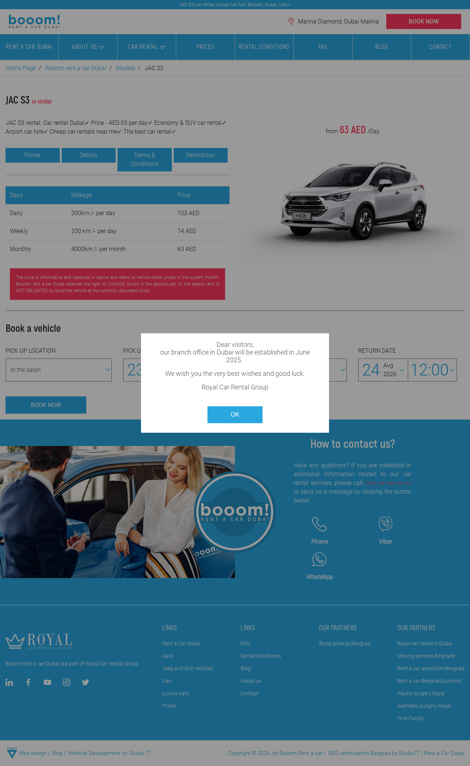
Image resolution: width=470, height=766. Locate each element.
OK (235, 414)
